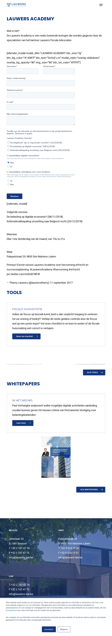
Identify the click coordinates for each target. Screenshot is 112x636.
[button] (101, 4)
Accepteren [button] (48, 629)
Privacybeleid (11, 610)
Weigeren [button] (64, 629)
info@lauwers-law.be (21, 557)
